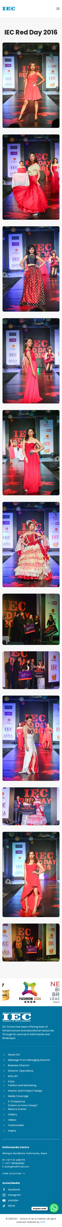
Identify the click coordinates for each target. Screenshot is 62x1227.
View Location (11, 1173)
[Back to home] (8, 8)
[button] (58, 8)
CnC (42, 1222)
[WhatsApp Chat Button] (54, 1208)
